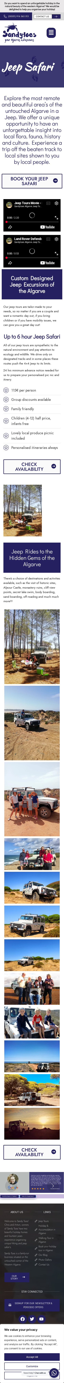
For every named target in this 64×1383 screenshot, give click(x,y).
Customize (32, 1366)
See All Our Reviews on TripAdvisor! (9, 1196)
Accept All (32, 1356)
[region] (32, 1353)
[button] (51, 33)
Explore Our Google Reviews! (28, 1196)
